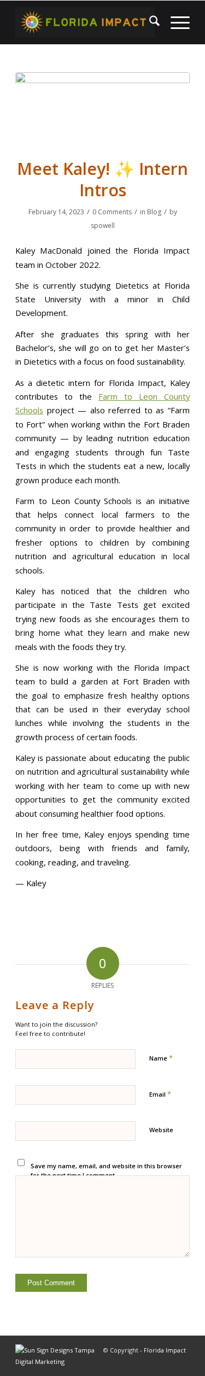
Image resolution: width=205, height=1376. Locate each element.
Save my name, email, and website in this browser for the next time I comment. (106, 1170)
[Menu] (175, 22)
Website (161, 1130)
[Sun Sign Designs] (59, 1361)
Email (160, 1094)
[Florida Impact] (85, 22)
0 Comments (112, 211)
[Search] (149, 22)
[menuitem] (149, 22)
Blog (154, 211)
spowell (103, 225)
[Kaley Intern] (102, 108)
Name (161, 1058)
